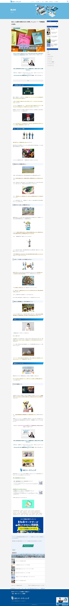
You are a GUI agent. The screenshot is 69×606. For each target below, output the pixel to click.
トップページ (32, 1)
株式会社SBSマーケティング (16, 514)
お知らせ (49, 54)
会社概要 (46, 1)
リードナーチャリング (51, 65)
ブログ (43, 1)
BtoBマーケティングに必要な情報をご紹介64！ (17, 585)
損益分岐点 (40, 513)
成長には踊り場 (33, 513)
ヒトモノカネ (32, 510)
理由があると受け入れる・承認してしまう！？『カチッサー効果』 (23, 572)
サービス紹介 (37, 1)
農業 (41, 514)
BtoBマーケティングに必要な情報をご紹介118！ (21, 580)
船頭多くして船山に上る (32, 514)
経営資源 (27, 514)
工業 (30, 513)
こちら (24, 477)
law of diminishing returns (16, 510)
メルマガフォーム (27, 72)
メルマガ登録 (56, 1)
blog (48, 50)
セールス (29, 510)
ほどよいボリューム (37, 510)
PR (48, 52)
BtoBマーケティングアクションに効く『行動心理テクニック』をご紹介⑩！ (54, 41)
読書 (38, 514)
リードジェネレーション (51, 63)
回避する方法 (14, 513)
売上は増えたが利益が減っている (24, 513)
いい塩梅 (22, 510)
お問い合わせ (51, 1)
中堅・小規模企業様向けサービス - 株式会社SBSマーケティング (23, 481)
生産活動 (22, 514)
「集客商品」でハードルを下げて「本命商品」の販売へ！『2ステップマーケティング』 (25, 576)
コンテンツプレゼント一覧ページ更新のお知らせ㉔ (54, 32)
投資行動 (37, 513)
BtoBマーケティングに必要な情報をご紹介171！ (54, 28)
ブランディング (50, 58)
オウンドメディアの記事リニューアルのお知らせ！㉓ (54, 36)
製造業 (36, 514)
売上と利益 (18, 513)
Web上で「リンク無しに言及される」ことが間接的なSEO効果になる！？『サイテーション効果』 (54, 45)
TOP (15, 588)
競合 (24, 514)
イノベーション (25, 510)
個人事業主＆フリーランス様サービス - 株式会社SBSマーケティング (24, 490)
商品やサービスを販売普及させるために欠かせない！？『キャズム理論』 (37, 585)
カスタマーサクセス (50, 56)
